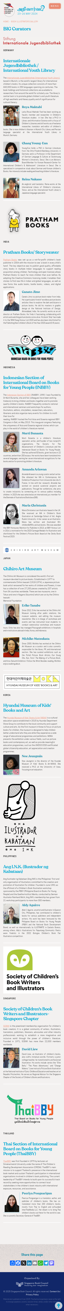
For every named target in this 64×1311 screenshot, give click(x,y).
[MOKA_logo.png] (32, 682)
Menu (55, 6)
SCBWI (6, 1026)
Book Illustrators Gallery (24, 22)
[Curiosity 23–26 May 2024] (31, 7)
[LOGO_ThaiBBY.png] (32, 1108)
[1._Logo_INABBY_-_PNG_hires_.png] (32, 348)
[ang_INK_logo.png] (20, 816)
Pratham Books (10, 260)
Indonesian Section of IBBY (19, 395)
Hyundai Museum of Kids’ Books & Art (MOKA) (27, 718)
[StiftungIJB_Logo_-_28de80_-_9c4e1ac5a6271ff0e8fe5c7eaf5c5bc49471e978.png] (32, 41)
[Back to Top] (58, 1305)
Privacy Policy (32, 1294)
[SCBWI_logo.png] (32, 970)
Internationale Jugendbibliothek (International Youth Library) (33, 78)
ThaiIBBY (7, 1161)
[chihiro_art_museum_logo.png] (32, 550)
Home (6, 22)
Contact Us (55, 1291)
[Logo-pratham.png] (32, 221)
